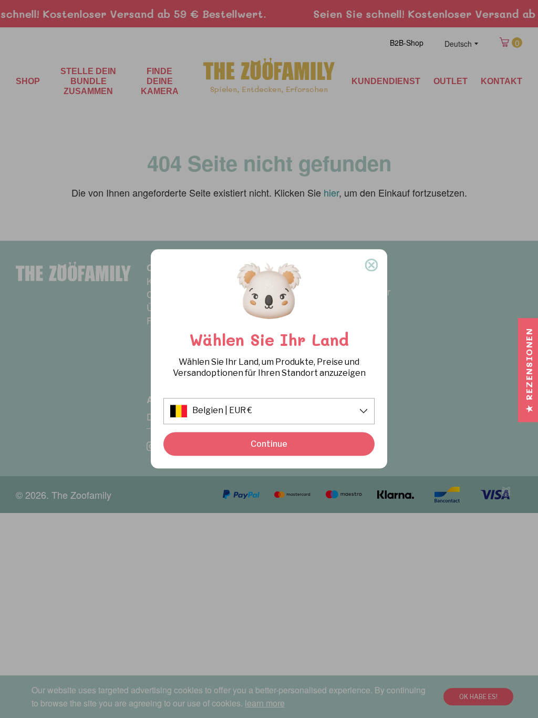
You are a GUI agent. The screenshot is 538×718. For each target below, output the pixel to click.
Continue (269, 444)
